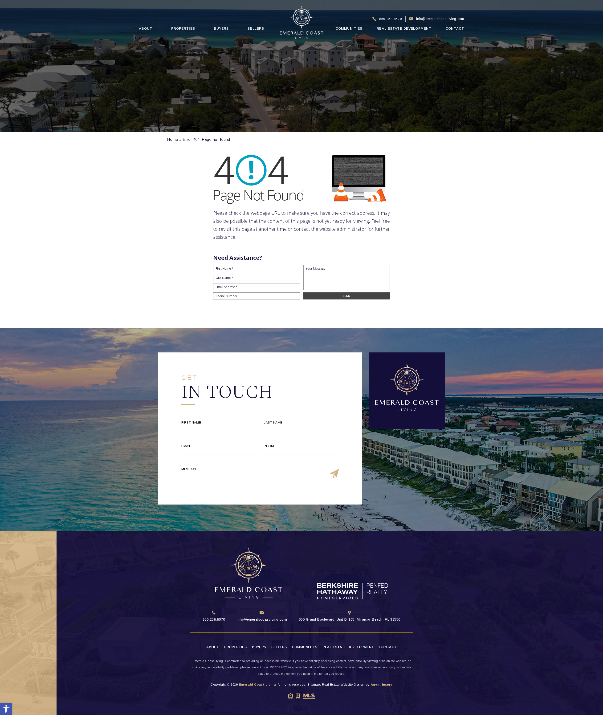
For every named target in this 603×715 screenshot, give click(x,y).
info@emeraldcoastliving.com (440, 18)
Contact (455, 28)
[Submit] (334, 474)
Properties (183, 28)
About (145, 28)
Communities (349, 28)
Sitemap (313, 684)
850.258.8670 (390, 18)
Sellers (256, 28)
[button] (6, 709)
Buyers (221, 28)
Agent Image (381, 684)
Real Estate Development (404, 28)
